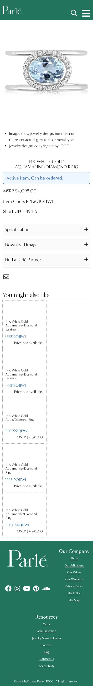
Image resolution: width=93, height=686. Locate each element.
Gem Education (46, 631)
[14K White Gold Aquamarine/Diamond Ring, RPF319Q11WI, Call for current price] (24, 453)
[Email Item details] (8, 278)
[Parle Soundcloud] (46, 588)
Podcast (46, 645)
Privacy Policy (74, 586)
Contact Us (47, 659)
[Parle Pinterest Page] (36, 588)
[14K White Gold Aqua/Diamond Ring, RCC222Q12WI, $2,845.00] (24, 406)
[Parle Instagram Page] (17, 588)
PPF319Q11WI (15, 385)
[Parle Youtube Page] (27, 588)
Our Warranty (74, 579)
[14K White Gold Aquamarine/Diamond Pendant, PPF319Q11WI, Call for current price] (24, 359)
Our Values (74, 572)
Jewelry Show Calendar (46, 638)
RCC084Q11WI (17, 525)
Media (47, 624)
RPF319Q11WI (15, 479)
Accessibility (46, 666)
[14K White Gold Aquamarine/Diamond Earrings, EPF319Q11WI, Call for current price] (24, 310)
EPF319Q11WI (15, 336)
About (74, 558)
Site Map (74, 600)
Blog (46, 652)
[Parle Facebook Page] (8, 588)
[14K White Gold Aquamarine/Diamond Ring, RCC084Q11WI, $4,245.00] (24, 500)
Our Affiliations (74, 565)
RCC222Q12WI (17, 431)
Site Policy (74, 593)
